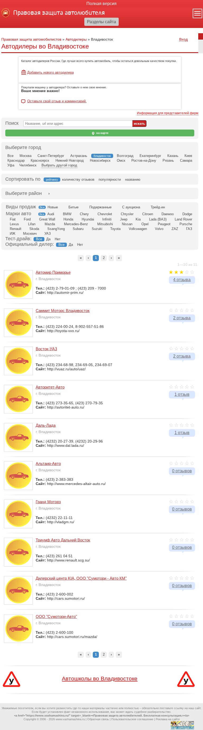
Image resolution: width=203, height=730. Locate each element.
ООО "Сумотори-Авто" (56, 616)
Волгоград (125, 156)
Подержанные (100, 207)
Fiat (13, 219)
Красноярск (40, 160)
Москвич (30, 234)
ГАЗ (189, 229)
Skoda (34, 229)
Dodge (187, 214)
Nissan (127, 224)
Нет (58, 239)
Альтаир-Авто (48, 463)
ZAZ (175, 229)
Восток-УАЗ (46, 349)
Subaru (78, 229)
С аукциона (131, 207)
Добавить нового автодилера (50, 72)
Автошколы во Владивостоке (99, 678)
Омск (121, 160)
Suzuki (97, 229)
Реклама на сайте (168, 719)
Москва (25, 156)
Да (48, 239)
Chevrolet (105, 214)
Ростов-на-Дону (143, 160)
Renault (15, 229)
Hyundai (88, 219)
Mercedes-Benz (76, 224)
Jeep (123, 219)
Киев (188, 156)
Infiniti (107, 219)
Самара (186, 160)
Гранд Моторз (48, 502)
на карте (101, 133)
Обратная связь (98, 719)
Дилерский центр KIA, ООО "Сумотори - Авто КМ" (81, 578)
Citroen (147, 214)
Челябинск (27, 165)
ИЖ (12, 234)
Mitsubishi (105, 224)
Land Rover (183, 219)
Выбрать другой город (59, 165)
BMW (67, 214)
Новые (53, 207)
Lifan (31, 224)
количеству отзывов (78, 179)
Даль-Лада (46, 425)
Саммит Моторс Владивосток (63, 310)
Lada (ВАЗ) (158, 219)
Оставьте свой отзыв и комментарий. (57, 101)
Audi (50, 214)
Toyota (115, 229)
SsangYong (56, 229)
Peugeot (164, 224)
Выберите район (23, 193)
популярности (110, 179)
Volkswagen (138, 229)
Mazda (50, 224)
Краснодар (16, 160)
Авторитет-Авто (50, 387)
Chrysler (127, 214)
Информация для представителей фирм (167, 113)
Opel (145, 224)
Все (10, 156)
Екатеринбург (150, 156)
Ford (27, 219)
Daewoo (168, 214)
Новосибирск (100, 160)
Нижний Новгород (70, 160)
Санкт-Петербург (51, 156)
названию (132, 179)
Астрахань (78, 156)
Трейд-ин (158, 207)
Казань (172, 156)
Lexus (14, 224)
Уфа (10, 165)
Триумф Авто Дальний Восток (63, 540)
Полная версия (101, 3)
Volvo (159, 229)
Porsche (185, 224)
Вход (183, 39)
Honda (68, 219)
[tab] (23, 193)
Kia (138, 219)
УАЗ (47, 234)
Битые (73, 207)
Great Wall (47, 219)
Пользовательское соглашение (132, 719)
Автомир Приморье (53, 272)
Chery (84, 214)
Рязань (168, 160)
